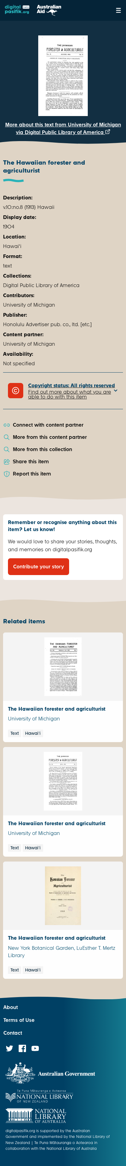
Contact (12, 1033)
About (10, 1007)
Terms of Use (19, 1020)
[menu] (118, 10)
